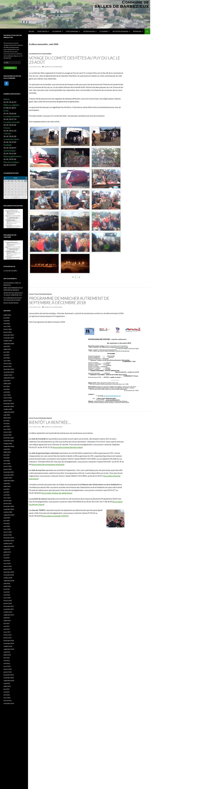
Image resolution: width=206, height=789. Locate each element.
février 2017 (8, 635)
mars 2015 (7, 698)
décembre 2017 (9, 606)
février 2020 (8, 532)
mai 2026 (7, 321)
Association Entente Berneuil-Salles (67, 447)
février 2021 (8, 500)
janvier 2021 (8, 503)
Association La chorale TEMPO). (55, 516)
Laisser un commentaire (53, 67)
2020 (24, 197)
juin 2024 (7, 386)
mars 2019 (7, 563)
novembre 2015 (9, 678)
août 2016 (7, 652)
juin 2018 (7, 589)
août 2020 (7, 518)
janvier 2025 (8, 366)
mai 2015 (7, 692)
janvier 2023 (8, 435)
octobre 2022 (8, 443)
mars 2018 (7, 598)
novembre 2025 (9, 338)
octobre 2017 (8, 612)
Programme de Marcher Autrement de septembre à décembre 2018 (69, 300)
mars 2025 (7, 361)
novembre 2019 (9, 540)
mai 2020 (7, 523)
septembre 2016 (9, 649)
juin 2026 (7, 318)
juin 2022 (7, 455)
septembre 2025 (9, 343)
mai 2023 (7, 423)
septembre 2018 (9, 580)
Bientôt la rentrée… (50, 422)
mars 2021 (7, 498)
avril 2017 (7, 629)
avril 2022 (7, 460)
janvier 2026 (8, 332)
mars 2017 (7, 632)
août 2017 (7, 618)
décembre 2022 (9, 438)
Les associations (89, 31)
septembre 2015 (9, 680)
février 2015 (8, 700)
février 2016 (8, 669)
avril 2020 (7, 526)
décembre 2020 (9, 506)
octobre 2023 (8, 409)
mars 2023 (7, 429)
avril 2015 (7, 695)
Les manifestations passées (40, 54)
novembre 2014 (9, 703)
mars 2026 (7, 326)
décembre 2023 (9, 403)
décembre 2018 (9, 572)
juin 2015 (7, 689)
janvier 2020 (8, 535)
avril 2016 (7, 663)
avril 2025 (7, 358)
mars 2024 (7, 395)
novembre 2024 (9, 372)
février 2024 (8, 398)
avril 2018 (7, 595)
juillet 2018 (7, 586)
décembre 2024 (9, 369)
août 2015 (7, 683)
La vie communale (72, 31)
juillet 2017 (7, 620)
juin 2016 (7, 658)
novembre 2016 (9, 643)
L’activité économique (120, 31)
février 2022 (8, 466)
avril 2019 (7, 560)
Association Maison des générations (57, 493)
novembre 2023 (9, 406)
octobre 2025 (8, 341)
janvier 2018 (8, 603)
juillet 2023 (7, 418)
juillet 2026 (7, 315)
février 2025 (8, 363)
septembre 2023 (9, 412)
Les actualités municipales (40, 294)
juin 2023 (7, 421)
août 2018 (7, 583)
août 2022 (7, 449)
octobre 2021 (8, 478)
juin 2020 (7, 520)
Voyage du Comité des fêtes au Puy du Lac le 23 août (74, 60)
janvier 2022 (8, 469)
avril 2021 (7, 495)
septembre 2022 (9, 446)
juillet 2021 (7, 486)
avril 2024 (7, 392)
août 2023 (7, 415)
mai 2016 (7, 660)
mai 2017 (7, 626)
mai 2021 (7, 492)
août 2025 (7, 346)
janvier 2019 (8, 569)
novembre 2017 (9, 609)
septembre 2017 (9, 615)
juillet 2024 (7, 383)
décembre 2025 (9, 335)
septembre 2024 (9, 378)
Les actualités (42, 31)
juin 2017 (7, 623)
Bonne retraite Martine (11, 303)
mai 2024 (7, 389)
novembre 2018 (9, 575)
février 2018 (8, 600)
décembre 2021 (9, 472)
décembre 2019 (9, 538)
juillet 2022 (7, 452)
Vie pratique (137, 31)
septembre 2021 (9, 480)
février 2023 (8, 432)
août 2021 (7, 483)
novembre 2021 (9, 475)
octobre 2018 (8, 578)
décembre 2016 (9, 640)
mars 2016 (7, 666)
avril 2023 (7, 426)
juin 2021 (7, 489)
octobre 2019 (8, 543)
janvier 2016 (8, 672)
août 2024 (7, 381)
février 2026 (8, 329)
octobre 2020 (8, 512)
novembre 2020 (9, 509)
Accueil (31, 31)
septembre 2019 (9, 546)
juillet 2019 (7, 552)
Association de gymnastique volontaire (48, 464)
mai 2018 (7, 592)
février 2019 (8, 566)
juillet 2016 (7, 655)
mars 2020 (7, 529)
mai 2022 (7, 458)
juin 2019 (7, 555)
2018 (7, 197)
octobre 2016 (8, 646)
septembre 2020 (9, 515)
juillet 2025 (7, 349)
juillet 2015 (7, 686)
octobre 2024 (8, 375)
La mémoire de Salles (10, 271)
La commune (56, 31)
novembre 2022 (9, 441)
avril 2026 (7, 323)
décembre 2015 (9, 675)
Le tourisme (104, 31)
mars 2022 (7, 463)
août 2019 (7, 549)
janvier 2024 (8, 401)
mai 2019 (7, 558)
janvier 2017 (8, 638)
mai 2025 (7, 355)
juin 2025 (7, 352)
